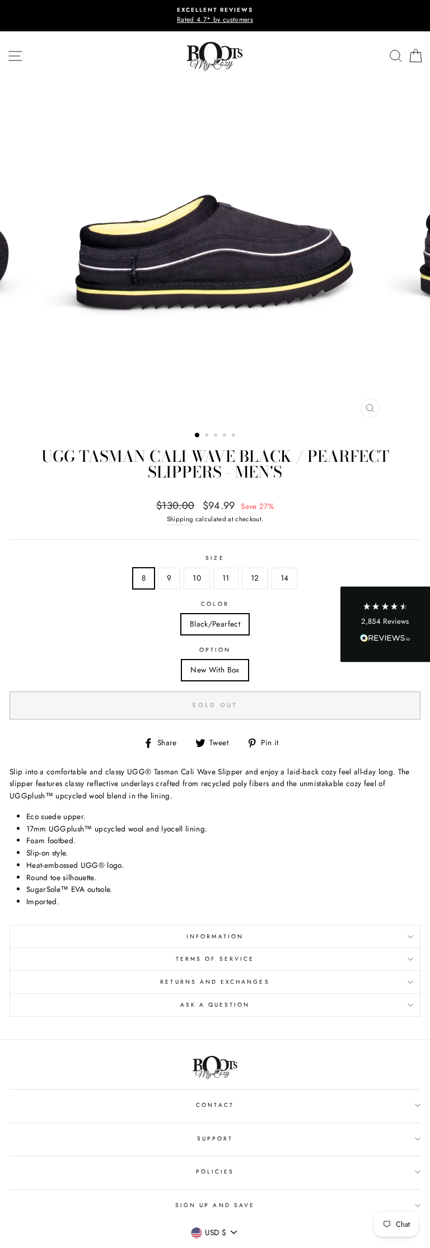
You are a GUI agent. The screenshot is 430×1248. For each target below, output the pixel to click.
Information (215, 936)
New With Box (214, 669)
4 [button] (225, 436)
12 (255, 577)
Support (215, 1138)
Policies (215, 1171)
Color (214, 604)
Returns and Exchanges (214, 982)
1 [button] (197, 435)
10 (197, 577)
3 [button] (216, 436)
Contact (214, 1105)
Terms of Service (215, 959)
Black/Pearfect (215, 623)
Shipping (180, 519)
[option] (215, 16)
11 (226, 577)
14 (285, 577)
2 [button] (208, 436)
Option (215, 650)
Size (214, 558)
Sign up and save (215, 1205)
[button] (385, 624)
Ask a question (215, 1005)
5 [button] (234, 436)
